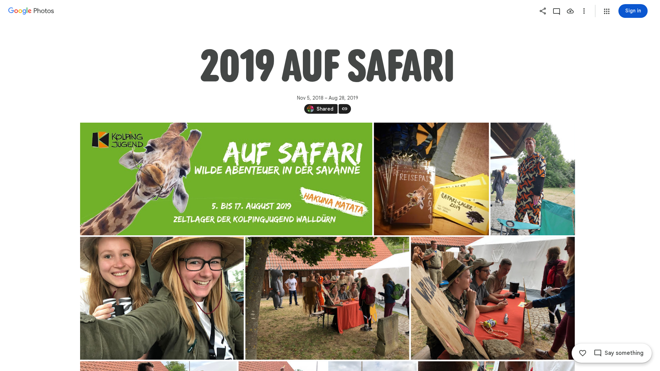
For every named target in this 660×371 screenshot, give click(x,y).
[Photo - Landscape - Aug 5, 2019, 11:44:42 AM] (327, 298)
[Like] (583, 353)
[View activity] (556, 11)
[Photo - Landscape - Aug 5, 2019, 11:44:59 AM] (493, 298)
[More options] (584, 11)
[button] (607, 11)
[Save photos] (570, 11)
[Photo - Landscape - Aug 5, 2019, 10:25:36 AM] (431, 179)
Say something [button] (624, 353)
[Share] (543, 11)
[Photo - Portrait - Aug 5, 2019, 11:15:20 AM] (532, 179)
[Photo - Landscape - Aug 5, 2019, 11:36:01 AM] (162, 298)
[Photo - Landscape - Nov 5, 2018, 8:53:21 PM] (226, 179)
